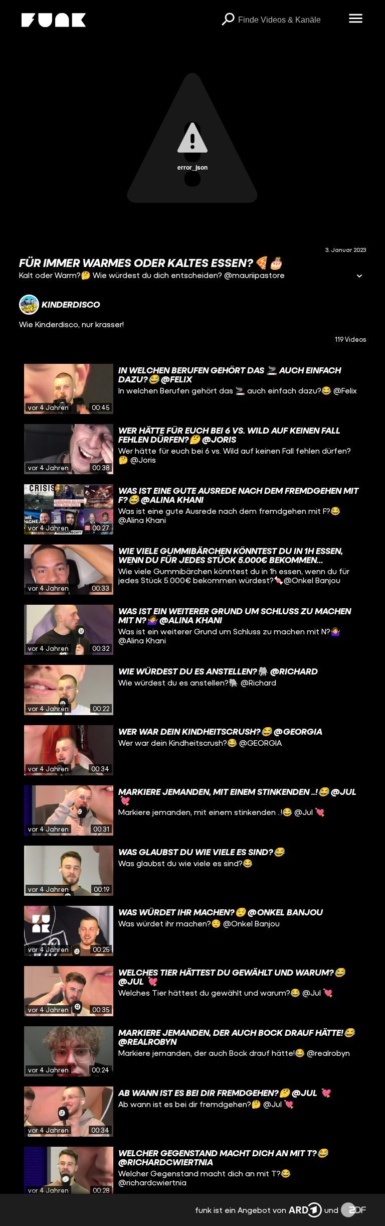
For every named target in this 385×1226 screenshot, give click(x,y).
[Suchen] (228, 20)
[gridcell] (192, 389)
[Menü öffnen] (356, 19)
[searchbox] (290, 20)
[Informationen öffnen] (359, 276)
